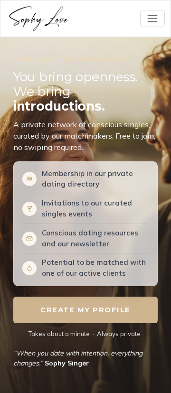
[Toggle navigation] (152, 18)
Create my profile (85, 310)
